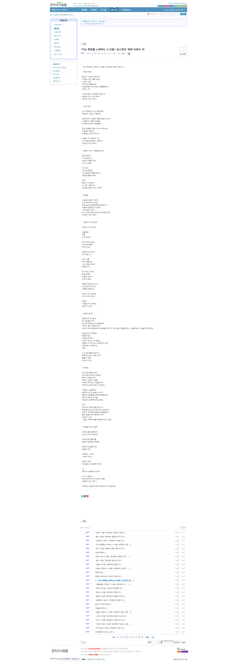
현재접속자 (56, 81)
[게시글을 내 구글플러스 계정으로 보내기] (87, 497)
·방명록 (171, 10)
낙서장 (166, 10)
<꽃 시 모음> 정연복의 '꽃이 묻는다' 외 (109, 548)
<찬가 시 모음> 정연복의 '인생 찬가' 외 (109, 620)
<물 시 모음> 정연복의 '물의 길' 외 (107, 560)
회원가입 (177, 3)
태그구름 (56, 74)
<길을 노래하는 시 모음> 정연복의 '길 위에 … (111, 568)
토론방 (56, 39)
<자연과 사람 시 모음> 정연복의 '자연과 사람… (112, 624)
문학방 (84, 10)
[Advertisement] (63, 99)
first (113, 637)
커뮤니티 (114, 10)
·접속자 (182, 10)
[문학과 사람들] (58, 4)
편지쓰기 (57, 36)
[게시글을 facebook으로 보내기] (85, 497)
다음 (147, 637)
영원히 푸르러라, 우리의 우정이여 (107, 576)
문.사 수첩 (58, 54)
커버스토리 (153, 14)
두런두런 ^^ (58, 25)
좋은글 (56, 28)
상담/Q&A (56, 64)
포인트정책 (123, 648)
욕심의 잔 (98, 572)
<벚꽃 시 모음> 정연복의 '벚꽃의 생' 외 (109, 596)
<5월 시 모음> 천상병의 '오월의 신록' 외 (109, 533)
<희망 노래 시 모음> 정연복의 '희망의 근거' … (112, 556)
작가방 (103, 10)
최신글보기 (56, 71)
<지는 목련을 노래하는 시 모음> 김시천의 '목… (115, 580)
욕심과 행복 (99, 552)
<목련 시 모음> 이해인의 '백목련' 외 (108, 588)
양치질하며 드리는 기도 (103, 632)
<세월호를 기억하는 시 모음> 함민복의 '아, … (111, 584)
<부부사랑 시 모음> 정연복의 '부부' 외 (109, 628)
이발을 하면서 (100, 608)
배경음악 (64, 10)
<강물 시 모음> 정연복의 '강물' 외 (107, 564)
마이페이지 (126, 10)
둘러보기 (184, 3)
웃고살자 (57, 47)
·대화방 (177, 10)
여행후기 (57, 51)
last (153, 637)
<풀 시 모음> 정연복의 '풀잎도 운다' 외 (109, 537)
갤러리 (56, 43)
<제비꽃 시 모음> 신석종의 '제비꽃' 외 (109, 600)
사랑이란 (57, 32)
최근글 (80, 6)
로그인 (170, 3)
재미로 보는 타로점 (59, 67)
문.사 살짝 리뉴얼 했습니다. (61, 15)
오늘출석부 (56, 78)
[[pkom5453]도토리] (83, 53)
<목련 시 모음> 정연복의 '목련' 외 (107, 592)
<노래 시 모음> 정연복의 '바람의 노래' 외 (110, 616)
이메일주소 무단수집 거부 (110, 648)
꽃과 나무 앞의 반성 (102, 604)
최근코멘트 (87, 6)
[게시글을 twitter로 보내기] (82, 497)
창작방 (94, 10)
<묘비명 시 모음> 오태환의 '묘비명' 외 (109, 541)
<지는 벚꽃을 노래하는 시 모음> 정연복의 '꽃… (112, 544)
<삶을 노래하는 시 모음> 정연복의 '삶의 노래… (112, 612)
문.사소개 (84, 648)
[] (72, 14)
